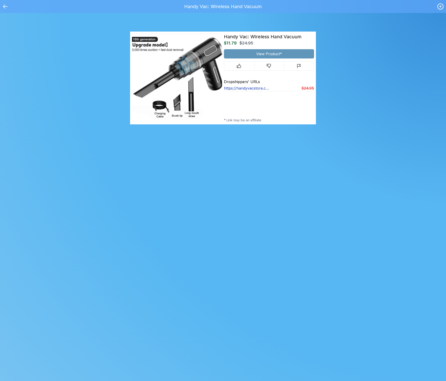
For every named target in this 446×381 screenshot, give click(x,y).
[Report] (299, 65)
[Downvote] (269, 65)
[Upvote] (239, 65)
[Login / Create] (440, 6)
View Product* (269, 54)
